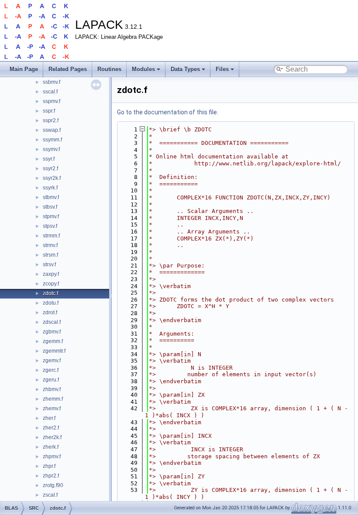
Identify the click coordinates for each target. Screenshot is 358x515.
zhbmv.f (52, 389)
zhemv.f (52, 408)
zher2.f (51, 428)
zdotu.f (51, 303)
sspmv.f (51, 101)
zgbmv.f (52, 332)
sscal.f (50, 92)
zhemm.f (53, 399)
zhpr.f (49, 466)
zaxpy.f (51, 274)
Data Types (185, 69)
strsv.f (49, 264)
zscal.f (50, 495)
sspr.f (49, 111)
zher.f (49, 418)
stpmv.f (51, 216)
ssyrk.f (50, 188)
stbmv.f (51, 197)
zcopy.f (51, 284)
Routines (109, 69)
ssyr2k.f (52, 178)
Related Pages (67, 69)
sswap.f (52, 130)
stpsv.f (50, 226)
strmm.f (51, 236)
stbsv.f (50, 207)
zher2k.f (52, 437)
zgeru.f (51, 380)
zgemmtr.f (54, 351)
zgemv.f (52, 360)
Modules (143, 69)
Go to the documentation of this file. (167, 112)
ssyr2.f (50, 168)
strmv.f (50, 245)
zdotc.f (50, 293)
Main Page (24, 69)
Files (222, 69)
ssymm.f (52, 140)
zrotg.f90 (53, 485)
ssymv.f (51, 149)
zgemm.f (53, 341)
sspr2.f (51, 120)
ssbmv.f (51, 82)
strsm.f (50, 255)
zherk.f (51, 447)
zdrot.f (50, 312)
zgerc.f (51, 370)
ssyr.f (49, 159)
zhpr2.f (51, 476)
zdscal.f (52, 322)
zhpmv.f (52, 456)
